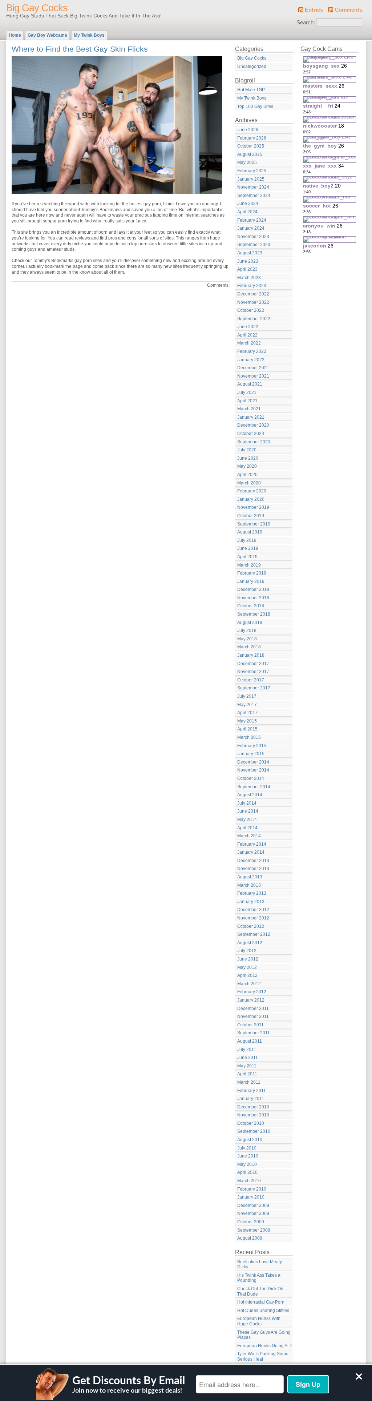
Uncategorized (251, 66)
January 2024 (250, 228)
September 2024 (253, 195)
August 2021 (249, 384)
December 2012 (253, 909)
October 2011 (250, 1024)
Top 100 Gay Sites (255, 106)
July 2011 (246, 1049)
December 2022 (253, 294)
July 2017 (246, 696)
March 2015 (249, 737)
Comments (348, 10)
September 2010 (253, 1131)
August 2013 (249, 876)
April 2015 (247, 729)
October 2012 (250, 926)
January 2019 (250, 581)
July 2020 (246, 449)
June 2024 (247, 203)
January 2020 (250, 499)
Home (15, 35)
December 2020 (253, 425)
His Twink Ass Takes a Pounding (258, 1278)
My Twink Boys (89, 35)
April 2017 (247, 712)
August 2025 (249, 154)
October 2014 (250, 778)
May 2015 (247, 721)
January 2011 (250, 1098)
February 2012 (251, 991)
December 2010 (253, 1107)
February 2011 (251, 1090)
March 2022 (249, 343)
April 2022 (247, 335)
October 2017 (250, 680)
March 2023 (249, 277)
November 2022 (253, 302)
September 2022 (253, 318)
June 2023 (247, 261)
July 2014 (246, 803)
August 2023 (249, 252)
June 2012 (247, 959)
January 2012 (250, 1000)
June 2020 (247, 458)
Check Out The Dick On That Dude (260, 1291)
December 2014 (253, 762)
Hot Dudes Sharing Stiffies (263, 1310)
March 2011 (248, 1082)
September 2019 (253, 524)
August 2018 (249, 622)
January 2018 (250, 655)
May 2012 (247, 967)
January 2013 (250, 901)
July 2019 (246, 540)
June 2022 (247, 326)
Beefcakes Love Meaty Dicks (259, 1264)
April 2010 (247, 1172)
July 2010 (246, 1148)
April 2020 (247, 474)
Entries (314, 10)
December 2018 (253, 589)
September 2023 (253, 244)
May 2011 (246, 1065)
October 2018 (250, 605)
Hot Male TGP (251, 89)
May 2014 (247, 819)
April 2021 (247, 400)
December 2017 (253, 663)
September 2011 (253, 1032)
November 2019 (253, 507)
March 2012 (249, 983)
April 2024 (247, 211)
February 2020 (251, 491)
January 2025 (250, 179)
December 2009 (253, 1205)
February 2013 (251, 893)
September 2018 (253, 614)
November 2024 (253, 187)
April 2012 (247, 975)
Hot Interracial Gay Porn (260, 1302)
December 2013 (253, 860)
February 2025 (251, 170)
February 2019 (251, 573)
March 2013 (249, 885)
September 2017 (253, 688)
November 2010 (253, 1115)
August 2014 (249, 794)
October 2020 (250, 433)
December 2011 (253, 1008)
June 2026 (247, 129)
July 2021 (246, 392)
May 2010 (247, 1164)
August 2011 (249, 1041)
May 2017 (247, 704)
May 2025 (247, 162)
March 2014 (249, 835)
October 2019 (250, 515)
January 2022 (250, 359)
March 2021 (249, 408)
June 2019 (247, 548)
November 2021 (253, 376)
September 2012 (253, 934)
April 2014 (247, 827)
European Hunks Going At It (264, 1345)
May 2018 (247, 638)
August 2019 (249, 532)
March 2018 (249, 646)
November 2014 (253, 770)
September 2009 (253, 1230)
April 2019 (247, 556)
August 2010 (249, 1139)
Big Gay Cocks (37, 8)
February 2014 (251, 844)
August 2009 (249, 1238)
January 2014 (250, 852)
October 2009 (250, 1221)
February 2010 (251, 1189)
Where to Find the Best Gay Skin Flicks (80, 49)
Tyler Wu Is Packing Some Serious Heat (262, 1356)
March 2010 (249, 1180)
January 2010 (250, 1197)
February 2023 (251, 285)
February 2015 (251, 745)
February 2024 (251, 220)
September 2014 (253, 786)
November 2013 (253, 868)
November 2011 (253, 1016)
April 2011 (247, 1073)
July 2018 (246, 630)
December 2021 (253, 367)
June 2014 (247, 811)
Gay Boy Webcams (47, 35)
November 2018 (253, 597)
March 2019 (249, 565)
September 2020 (253, 441)
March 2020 (249, 483)
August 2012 (249, 942)
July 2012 (246, 950)
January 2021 (250, 417)
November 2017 (253, 671)
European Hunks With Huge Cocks (258, 1321)
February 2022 (251, 351)
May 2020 (247, 466)
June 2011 (247, 1057)
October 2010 (250, 1123)
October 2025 (250, 146)
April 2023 (247, 269)
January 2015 (250, 753)
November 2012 (253, 918)
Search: (305, 22)
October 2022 (250, 310)
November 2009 (253, 1213)
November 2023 (253, 236)
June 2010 (247, 1156)
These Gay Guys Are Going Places (264, 1335)
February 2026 (251, 138)
